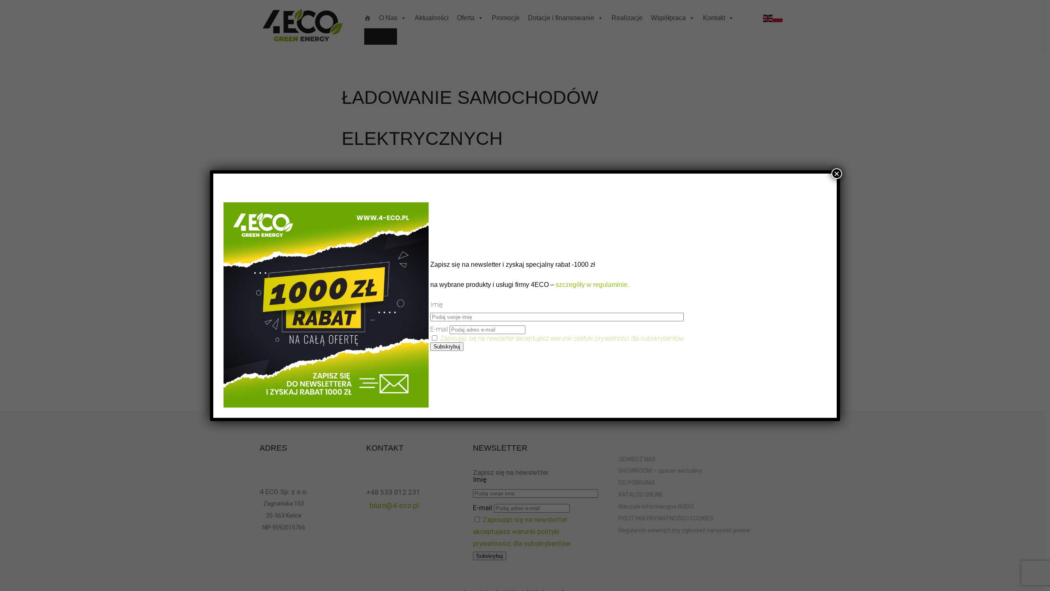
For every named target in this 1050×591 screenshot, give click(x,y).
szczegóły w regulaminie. (591, 284)
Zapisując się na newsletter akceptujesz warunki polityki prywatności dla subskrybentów (562, 338)
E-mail (439, 329)
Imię (436, 305)
